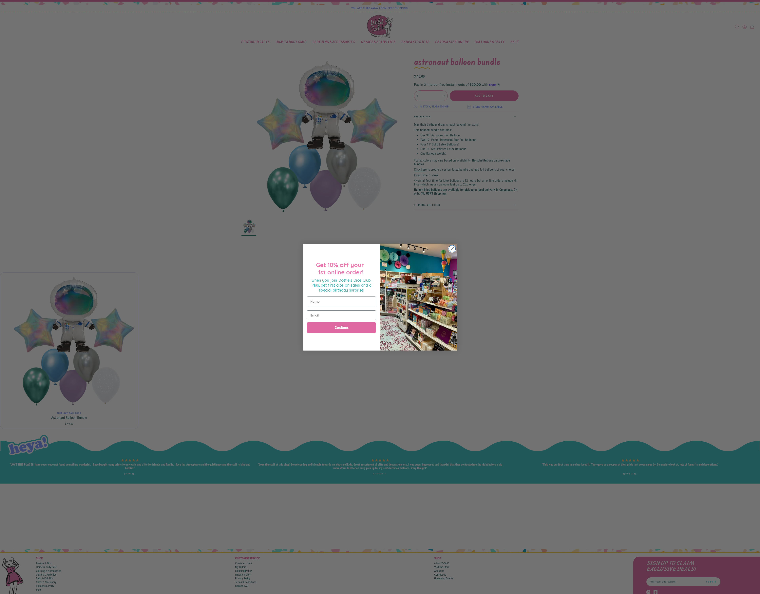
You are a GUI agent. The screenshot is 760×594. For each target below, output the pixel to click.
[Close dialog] (452, 248)
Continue (341, 327)
